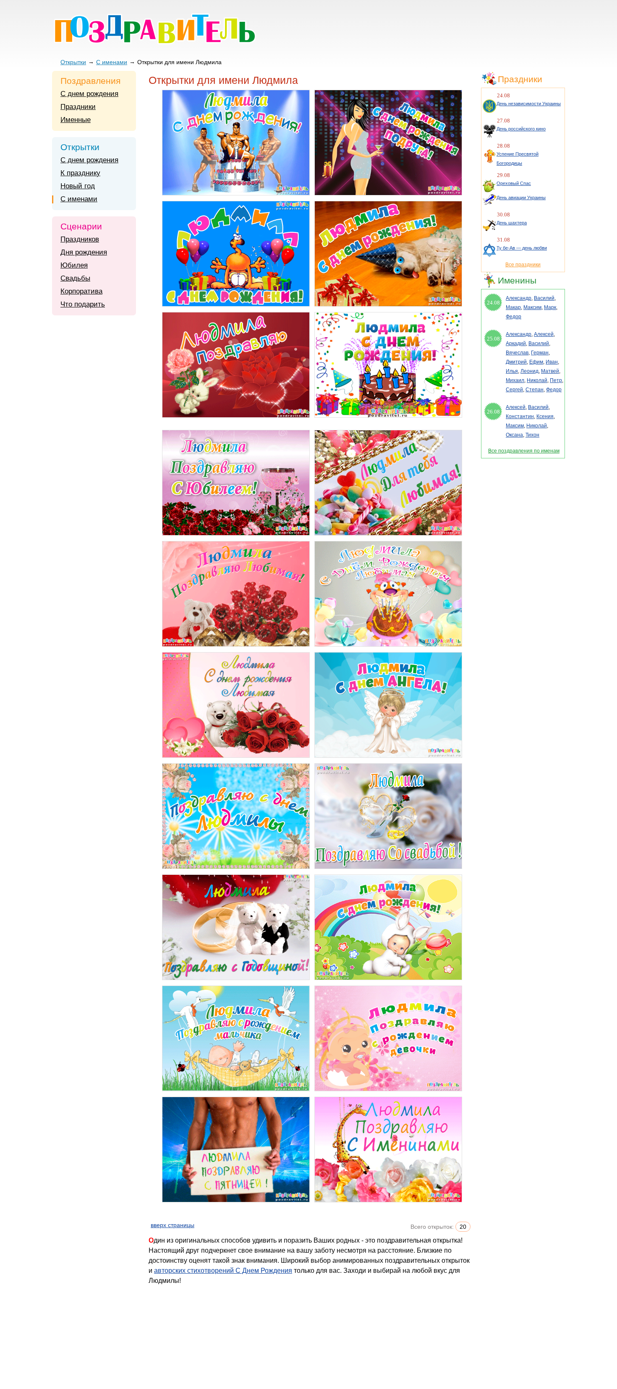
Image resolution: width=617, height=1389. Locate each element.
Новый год (77, 186)
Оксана (514, 435)
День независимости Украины (529, 103)
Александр (518, 298)
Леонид (529, 371)
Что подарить (82, 304)
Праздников (79, 239)
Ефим (536, 362)
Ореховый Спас (514, 183)
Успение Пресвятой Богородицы (518, 158)
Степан (534, 390)
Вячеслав (517, 353)
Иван (552, 362)
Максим (532, 307)
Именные (75, 120)
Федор (513, 317)
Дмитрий (516, 362)
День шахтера (512, 222)
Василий (544, 298)
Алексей (544, 334)
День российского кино (521, 128)
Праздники (78, 107)
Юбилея (74, 265)
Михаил (515, 380)
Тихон (532, 435)
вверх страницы (172, 1225)
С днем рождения (89, 94)
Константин (520, 416)
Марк (550, 307)
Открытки (73, 62)
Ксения (545, 416)
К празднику (80, 173)
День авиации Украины (521, 197)
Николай (537, 380)
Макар (513, 307)
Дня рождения (83, 252)
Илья (512, 371)
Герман (540, 353)
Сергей (514, 390)
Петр (556, 380)
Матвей (550, 371)
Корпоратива (81, 291)
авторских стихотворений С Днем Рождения (223, 1270)
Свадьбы (75, 278)
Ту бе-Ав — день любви (522, 247)
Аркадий (516, 343)
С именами (111, 62)
